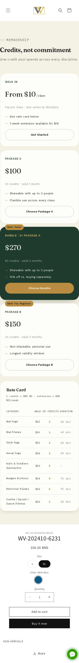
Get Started (39, 134)
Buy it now (39, 623)
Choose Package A (39, 211)
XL (44, 564)
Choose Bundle (39, 288)
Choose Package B (39, 364)
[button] (8, 10)
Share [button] (41, 653)
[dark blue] (38, 580)
